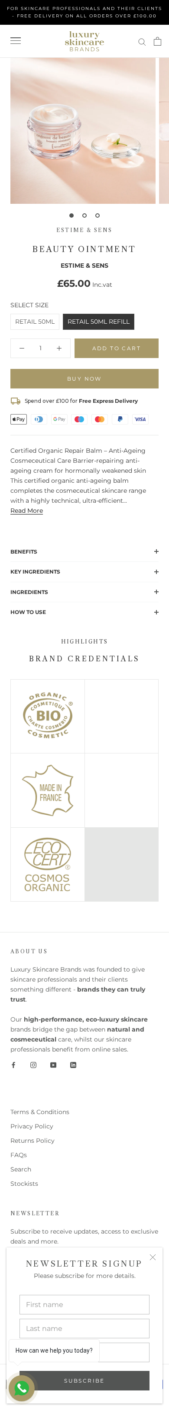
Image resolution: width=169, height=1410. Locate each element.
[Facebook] (13, 1064)
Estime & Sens (84, 230)
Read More (26, 510)
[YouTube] (53, 1064)
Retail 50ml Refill (99, 321)
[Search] (142, 41)
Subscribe (84, 1380)
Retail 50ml (35, 321)
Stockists (24, 1184)
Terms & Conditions (39, 1112)
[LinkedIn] (73, 1064)
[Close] (153, 1257)
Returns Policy (32, 1141)
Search (20, 1169)
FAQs (18, 1155)
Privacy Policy (31, 1126)
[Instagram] (33, 1064)
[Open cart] (157, 41)
